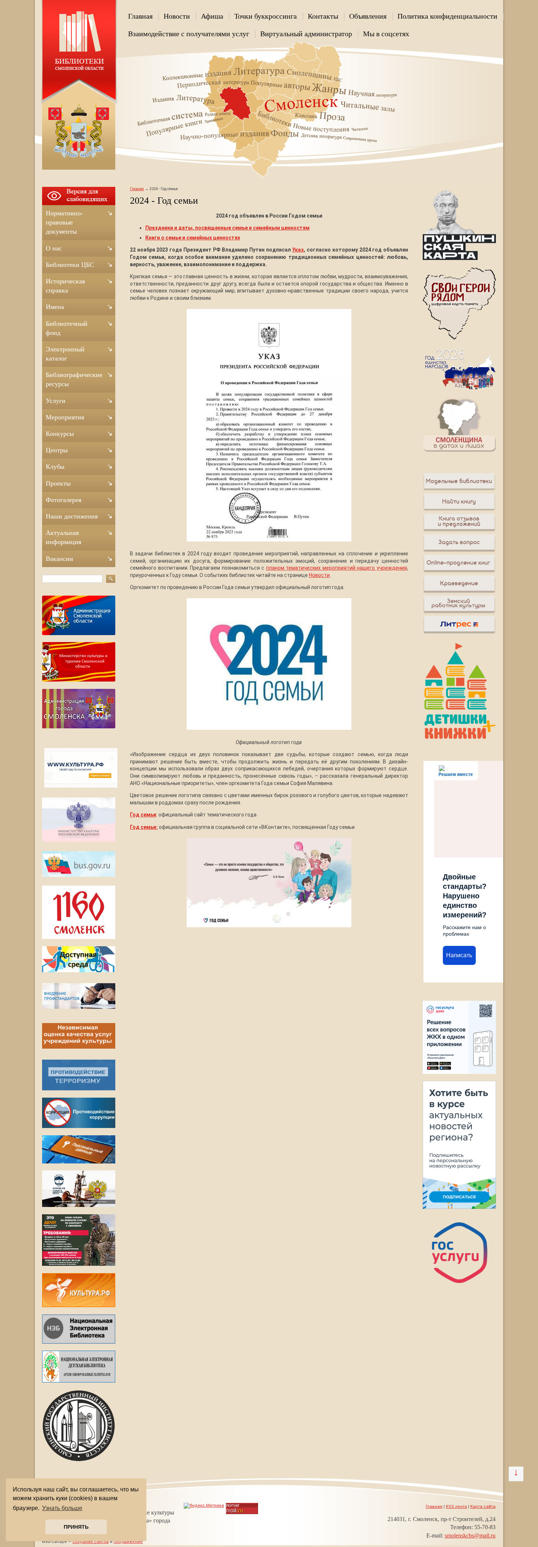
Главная (140, 16)
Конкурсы (60, 433)
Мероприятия (65, 417)
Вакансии (59, 558)
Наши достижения (72, 516)
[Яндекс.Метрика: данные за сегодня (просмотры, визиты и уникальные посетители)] (204, 1506)
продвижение (128, 1541)
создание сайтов (90, 1541)
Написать (459, 955)
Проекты (58, 483)
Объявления (367, 16)
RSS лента (456, 1506)
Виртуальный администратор (306, 34)
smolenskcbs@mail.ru (470, 1535)
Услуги (56, 400)
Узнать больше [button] (62, 1508)
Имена (55, 306)
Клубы (55, 466)
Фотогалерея (63, 499)
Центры (57, 450)
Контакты (323, 16)
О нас (54, 248)
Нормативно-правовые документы (64, 222)
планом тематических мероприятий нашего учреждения (336, 568)
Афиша (212, 16)
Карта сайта (483, 1506)
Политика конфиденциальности (447, 16)
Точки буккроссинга (265, 16)
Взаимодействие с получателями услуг (188, 34)
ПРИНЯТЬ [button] (76, 1527)
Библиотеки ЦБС (70, 264)
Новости (177, 16)
